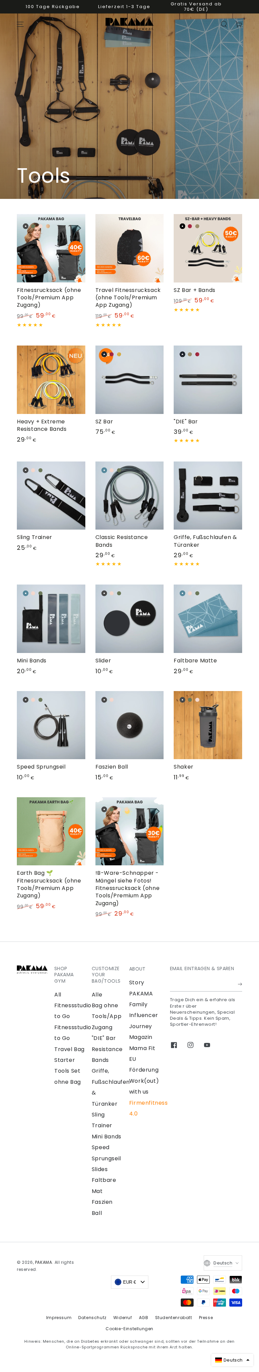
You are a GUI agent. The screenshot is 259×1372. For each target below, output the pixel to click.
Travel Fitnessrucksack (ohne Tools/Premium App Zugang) (128, 297)
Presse (206, 1317)
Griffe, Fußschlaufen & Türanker (205, 540)
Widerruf (122, 1317)
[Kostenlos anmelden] (240, 984)
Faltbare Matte (195, 660)
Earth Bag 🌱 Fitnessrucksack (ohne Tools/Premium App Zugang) (49, 884)
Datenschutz (92, 1317)
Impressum (58, 1317)
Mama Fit (142, 1048)
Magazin (140, 1037)
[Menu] (20, 24)
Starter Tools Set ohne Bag (67, 1071)
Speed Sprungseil (41, 767)
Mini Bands (32, 660)
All (57, 994)
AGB (143, 1317)
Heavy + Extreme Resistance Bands (42, 425)
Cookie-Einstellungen (129, 1329)
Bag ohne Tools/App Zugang (106, 1016)
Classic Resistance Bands (121, 540)
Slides (100, 1169)
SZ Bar (104, 421)
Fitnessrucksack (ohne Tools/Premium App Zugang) (49, 297)
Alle (97, 994)
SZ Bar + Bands (194, 290)
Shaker (184, 767)
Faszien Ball (111, 767)
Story (136, 982)
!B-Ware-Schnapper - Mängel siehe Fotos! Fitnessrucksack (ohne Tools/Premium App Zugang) (127, 888)
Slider (103, 660)
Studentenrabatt (173, 1317)
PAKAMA (43, 1262)
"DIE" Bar (186, 421)
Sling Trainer (34, 537)
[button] (224, 24)
